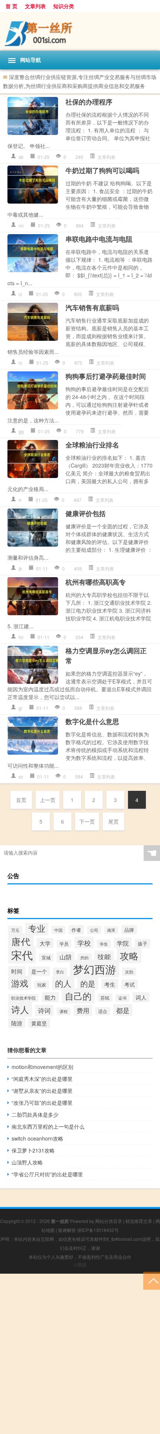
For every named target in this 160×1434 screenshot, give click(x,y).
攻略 (129, 955)
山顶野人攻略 (27, 1162)
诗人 (20, 1009)
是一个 (39, 971)
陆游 (16, 1023)
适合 (102, 1011)
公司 (94, 930)
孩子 (142, 943)
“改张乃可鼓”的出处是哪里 (42, 1102)
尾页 (113, 821)
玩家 (41, 985)
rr (20, 500)
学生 (104, 944)
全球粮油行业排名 (92, 445)
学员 (64, 944)
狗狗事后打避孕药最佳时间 (105, 376)
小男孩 (80, 1264)
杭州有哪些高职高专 (95, 582)
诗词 (44, 1010)
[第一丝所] (80, 31)
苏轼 (104, 998)
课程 (64, 1011)
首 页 (11, 6)
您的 (84, 957)
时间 (16, 971)
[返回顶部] (151, 1280)
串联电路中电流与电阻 (98, 239)
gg (21, 431)
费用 (83, 1010)
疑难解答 (67, 1230)
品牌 (129, 929)
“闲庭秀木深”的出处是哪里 (42, 1078)
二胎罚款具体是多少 (35, 1114)
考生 (109, 984)
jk (20, 568)
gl (20, 708)
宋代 (22, 954)
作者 (76, 929)
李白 (60, 972)
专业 (36, 928)
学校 (84, 942)
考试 (129, 984)
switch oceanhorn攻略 (37, 1138)
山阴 (65, 957)
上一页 (47, 800)
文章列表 (35, 6)
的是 (87, 983)
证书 (122, 998)
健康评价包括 (85, 513)
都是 (122, 1010)
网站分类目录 (108, 1221)
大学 (45, 943)
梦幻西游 (94, 969)
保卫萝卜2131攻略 (33, 1150)
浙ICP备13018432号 (98, 1230)
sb (21, 157)
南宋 (111, 930)
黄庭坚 (39, 1023)
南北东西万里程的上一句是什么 (48, 1126)
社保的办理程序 (88, 102)
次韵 (129, 972)
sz (21, 776)
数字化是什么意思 (92, 721)
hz (21, 637)
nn (21, 225)
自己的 (78, 996)
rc (20, 362)
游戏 (19, 983)
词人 (141, 997)
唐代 (21, 941)
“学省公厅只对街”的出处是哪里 (47, 1174)
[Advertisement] (80, 1354)
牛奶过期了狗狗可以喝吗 (102, 170)
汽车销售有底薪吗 (92, 307)
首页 (21, 800)
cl (20, 294)
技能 (104, 956)
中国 (58, 930)
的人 (63, 983)
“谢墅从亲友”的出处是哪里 (42, 1090)
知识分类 (63, 6)
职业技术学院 (23, 998)
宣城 (46, 957)
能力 (50, 997)
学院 (123, 943)
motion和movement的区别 (42, 1066)
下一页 (87, 821)
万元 (15, 930)
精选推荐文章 (138, 1221)
